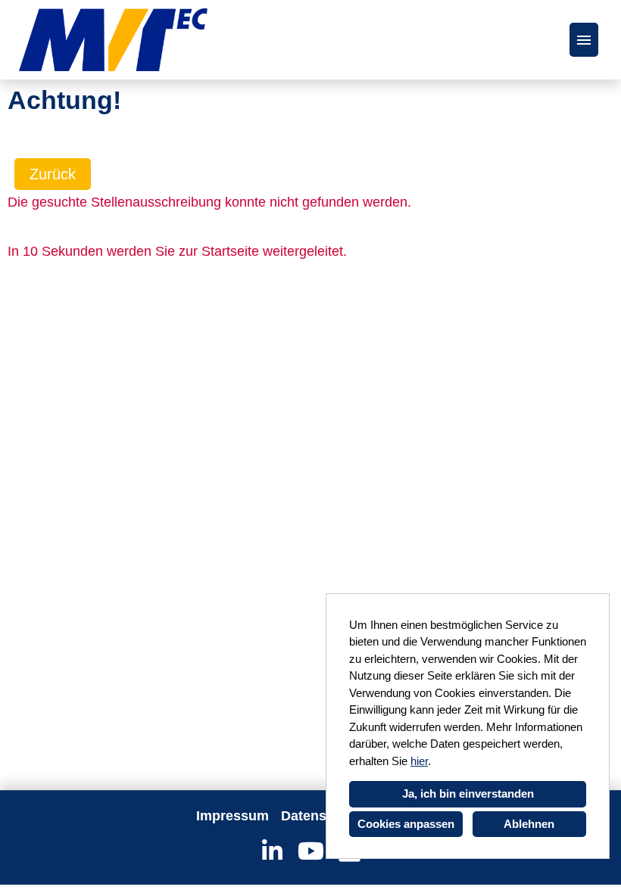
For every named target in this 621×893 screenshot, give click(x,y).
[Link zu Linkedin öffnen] (272, 851)
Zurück (53, 174)
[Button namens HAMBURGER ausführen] (584, 40)
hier (419, 761)
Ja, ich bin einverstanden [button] (468, 793)
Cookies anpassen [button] (405, 823)
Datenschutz (321, 815)
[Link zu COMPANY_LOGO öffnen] (113, 39)
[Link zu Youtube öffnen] (311, 851)
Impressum (232, 815)
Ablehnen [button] (529, 823)
